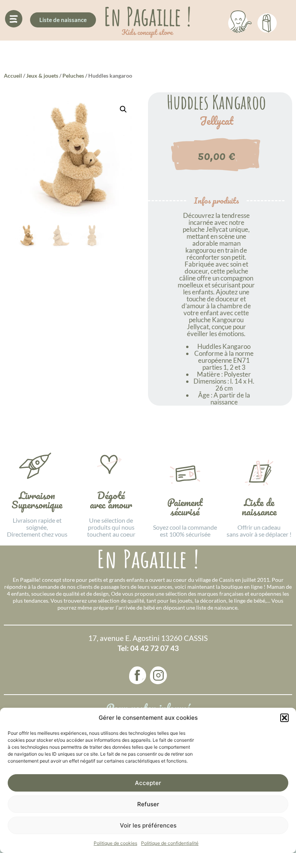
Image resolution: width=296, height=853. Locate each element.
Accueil (13, 75)
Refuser (148, 804)
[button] (284, 718)
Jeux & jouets (42, 75)
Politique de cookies (115, 843)
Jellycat (216, 121)
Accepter (148, 783)
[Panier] (267, 21)
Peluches (73, 75)
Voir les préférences (148, 825)
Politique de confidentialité (169, 843)
